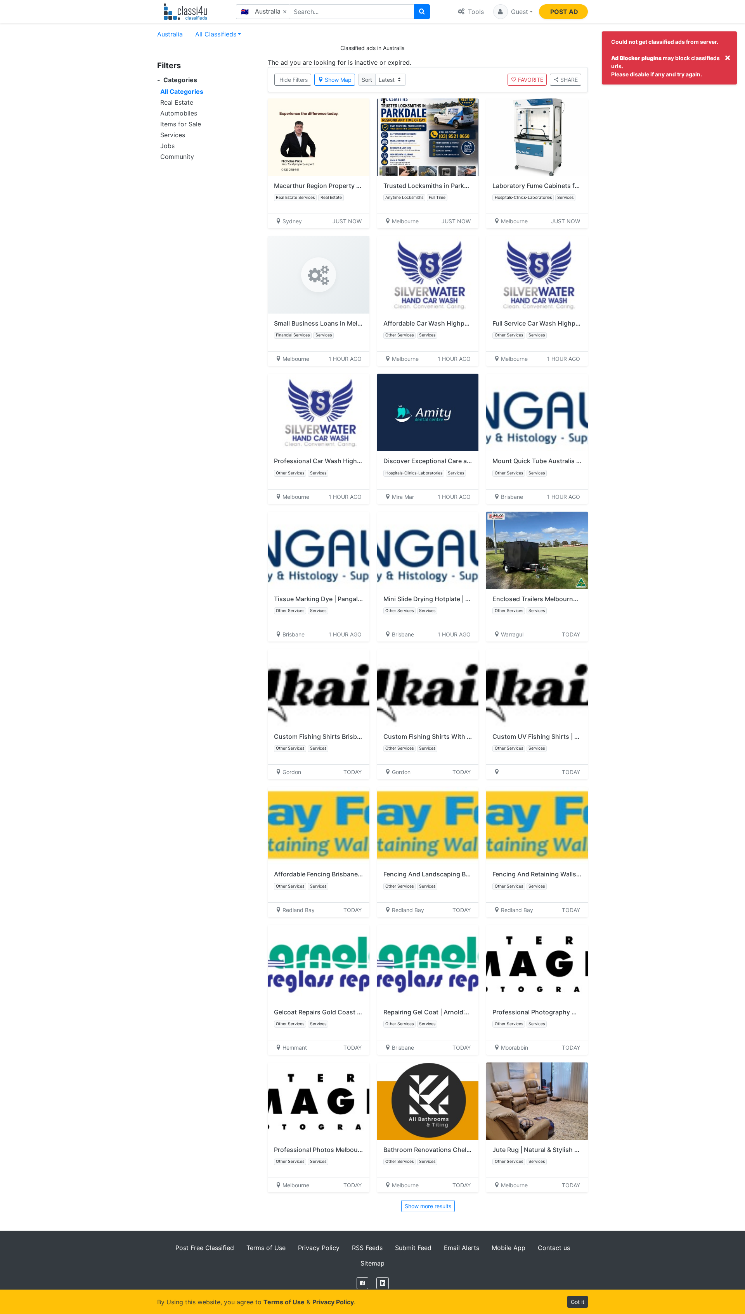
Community (177, 156)
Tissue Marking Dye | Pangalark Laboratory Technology (356, 599)
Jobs (167, 146)
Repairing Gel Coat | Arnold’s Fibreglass (441, 1012)
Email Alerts (461, 1248)
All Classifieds (215, 34)
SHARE (569, 79)
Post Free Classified (204, 1248)
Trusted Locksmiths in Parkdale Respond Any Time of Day (468, 186)
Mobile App (508, 1248)
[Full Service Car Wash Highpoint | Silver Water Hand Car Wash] (537, 275)
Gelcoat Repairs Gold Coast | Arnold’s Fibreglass (345, 1012)
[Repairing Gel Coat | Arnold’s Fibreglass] (428, 963)
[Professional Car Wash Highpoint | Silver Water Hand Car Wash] (318, 412)
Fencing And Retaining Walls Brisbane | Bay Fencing (568, 874)
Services (172, 135)
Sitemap (372, 1263)
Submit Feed (413, 1248)
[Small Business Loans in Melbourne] (318, 275)
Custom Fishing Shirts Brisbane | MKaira (333, 736)
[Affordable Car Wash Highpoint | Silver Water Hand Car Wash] (428, 275)
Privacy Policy (319, 1248)
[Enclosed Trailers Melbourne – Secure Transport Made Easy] (537, 550)
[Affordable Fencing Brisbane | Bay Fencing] (318, 825)
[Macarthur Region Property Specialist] (318, 137)
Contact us (554, 1248)
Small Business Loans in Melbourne (326, 323)
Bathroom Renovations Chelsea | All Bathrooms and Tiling (468, 1150)
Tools (475, 12)
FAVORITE (530, 79)
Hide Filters (293, 79)
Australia (170, 34)
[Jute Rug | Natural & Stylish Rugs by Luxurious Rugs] (537, 1101)
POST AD (564, 12)
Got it (577, 1301)
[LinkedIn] (382, 1283)
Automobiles (178, 113)
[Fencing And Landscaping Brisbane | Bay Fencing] (428, 825)
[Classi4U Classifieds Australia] (187, 11)
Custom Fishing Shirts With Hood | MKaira (446, 736)
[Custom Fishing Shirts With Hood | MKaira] (428, 688)
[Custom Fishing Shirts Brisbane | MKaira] (318, 688)
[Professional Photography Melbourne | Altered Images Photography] (537, 963)
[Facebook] (362, 1283)
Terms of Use (266, 1248)
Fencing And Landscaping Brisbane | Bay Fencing (455, 874)
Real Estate (176, 102)
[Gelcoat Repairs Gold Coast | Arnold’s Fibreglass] (318, 963)
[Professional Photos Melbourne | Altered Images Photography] (318, 1101)
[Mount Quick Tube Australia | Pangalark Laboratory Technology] (537, 412)
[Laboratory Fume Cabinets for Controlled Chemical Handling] (537, 137)
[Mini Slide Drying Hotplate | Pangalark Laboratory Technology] (428, 550)
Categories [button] (177, 80)
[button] (513, 11)
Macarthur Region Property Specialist (329, 186)
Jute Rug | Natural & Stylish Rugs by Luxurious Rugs (569, 1150)
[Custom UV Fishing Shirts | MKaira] (537, 688)
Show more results (428, 1206)
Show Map (338, 79)
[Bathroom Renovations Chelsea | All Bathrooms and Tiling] (428, 1101)
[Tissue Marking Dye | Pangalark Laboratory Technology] (318, 550)
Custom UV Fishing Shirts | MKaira (543, 736)
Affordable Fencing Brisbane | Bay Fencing (336, 874)
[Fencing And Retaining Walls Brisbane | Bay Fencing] (537, 825)
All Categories (181, 91)
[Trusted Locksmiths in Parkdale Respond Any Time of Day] (428, 137)
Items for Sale (180, 124)
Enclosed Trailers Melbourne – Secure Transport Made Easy (580, 599)
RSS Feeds (367, 1248)
